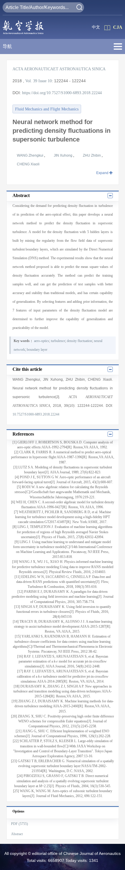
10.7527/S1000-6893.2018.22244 (35, 414)
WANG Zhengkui (30, 155)
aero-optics (41, 341)
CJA (117, 27)
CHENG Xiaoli (28, 164)
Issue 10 (45, 81)
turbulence (58, 341)
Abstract (17, 834)
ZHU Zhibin (92, 155)
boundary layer (37, 350)
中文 (96, 27)
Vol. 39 (31, 81)
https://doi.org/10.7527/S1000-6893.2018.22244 (62, 93)
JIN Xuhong (63, 155)
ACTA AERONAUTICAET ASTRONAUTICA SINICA (59, 69)
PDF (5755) (19, 824)
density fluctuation (79, 341)
